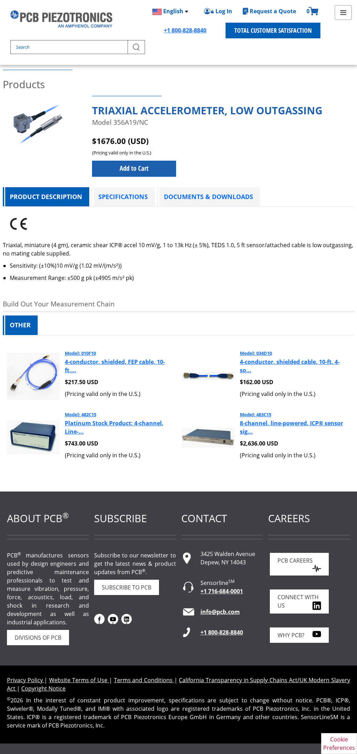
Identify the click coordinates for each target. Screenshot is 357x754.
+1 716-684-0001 (221, 591)
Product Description (46, 196)
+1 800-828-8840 (185, 30)
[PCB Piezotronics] (61, 19)
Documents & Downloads (208, 196)
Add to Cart (134, 168)
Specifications (123, 196)
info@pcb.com (220, 612)
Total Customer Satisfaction (273, 30)
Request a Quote (273, 11)
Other (20, 325)
